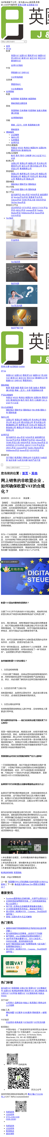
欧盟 (8, 388)
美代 (22, 155)
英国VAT (15, 55)
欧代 (13, 155)
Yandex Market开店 (36, 448)
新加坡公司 (16, 176)
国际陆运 (32, 184)
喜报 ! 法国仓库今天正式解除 (19, 917)
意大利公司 (42, 163)
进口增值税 (40, 991)
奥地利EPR (26, 150)
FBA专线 (15, 189)
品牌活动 (19, 1003)
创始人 (26, 1003)
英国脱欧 (18, 872)
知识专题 (15, 283)
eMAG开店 (20, 210)
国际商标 (5, 385)
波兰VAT (33, 58)
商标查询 (15, 129)
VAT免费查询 (17, 89)
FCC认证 (14, 403)
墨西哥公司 (21, 179)
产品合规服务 (7, 395)
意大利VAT (16, 58)
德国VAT (42, 55)
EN (36, 5)
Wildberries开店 (27, 213)
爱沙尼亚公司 (36, 166)
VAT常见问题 (39, 1022)
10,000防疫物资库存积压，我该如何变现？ (25, 909)
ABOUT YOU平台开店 (35, 445)
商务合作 (27, 458)
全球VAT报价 (17, 65)
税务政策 (19, 1022)
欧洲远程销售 (7, 872)
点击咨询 (10, 1114)
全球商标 (10, 91)
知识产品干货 (34, 460)
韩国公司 (43, 174)
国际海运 (15, 184)
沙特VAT (25, 72)
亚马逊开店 (16, 195)
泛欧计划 (24, 988)
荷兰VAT (42, 58)
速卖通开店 (40, 437)
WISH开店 (34, 195)
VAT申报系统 (17, 77)
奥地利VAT (16, 61)
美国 (22, 388)
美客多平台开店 (35, 197)
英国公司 (24, 163)
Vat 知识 (9, 218)
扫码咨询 (10, 1112)
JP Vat (8, 49)
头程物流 (15, 140)
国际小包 (24, 189)
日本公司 (34, 174)
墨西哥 (43, 388)
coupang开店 (31, 210)
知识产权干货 (17, 328)
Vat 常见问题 (16, 306)
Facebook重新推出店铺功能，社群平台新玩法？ (27, 898)
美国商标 (15, 110)
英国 (13, 388)
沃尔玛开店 (16, 208)
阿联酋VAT (16, 72)
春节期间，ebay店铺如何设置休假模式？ (24, 936)
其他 (34, 473)
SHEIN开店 (41, 200)
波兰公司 (26, 166)
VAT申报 (13, 993)
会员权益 (31, 5)
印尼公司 (34, 176)
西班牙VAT (32, 55)
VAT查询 (18, 1012)
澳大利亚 (15, 113)
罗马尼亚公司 (40, 422)
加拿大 (36, 388)
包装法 (14, 148)
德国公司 (32, 163)
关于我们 (10, 458)
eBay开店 (26, 195)
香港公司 (30, 179)
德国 (17, 388)
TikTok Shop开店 (18, 202)
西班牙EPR (16, 150)
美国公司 (15, 174)
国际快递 (32, 189)
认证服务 (15, 135)
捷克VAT (25, 58)
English (22, 366)
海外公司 (15, 137)
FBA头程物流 (7, 407)
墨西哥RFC (16, 84)
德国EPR (34, 148)
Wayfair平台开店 (21, 197)
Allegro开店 (16, 200)
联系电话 (10, 1131)
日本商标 (24, 110)
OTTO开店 (26, 208)
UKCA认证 (37, 155)
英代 (18, 155)
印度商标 (32, 110)
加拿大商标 (42, 110)
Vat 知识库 (15, 262)
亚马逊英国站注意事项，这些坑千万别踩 (24, 933)
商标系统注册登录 (19, 103)
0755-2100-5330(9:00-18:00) (12, 1118)
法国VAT (23, 55)
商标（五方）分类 (19, 125)
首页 (8, 46)
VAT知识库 (28, 1022)
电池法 (27, 148)
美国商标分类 (34, 125)
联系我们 (19, 458)
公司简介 (10, 1003)
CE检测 (28, 155)
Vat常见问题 (22, 460)
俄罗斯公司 (25, 174)
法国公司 (15, 163)
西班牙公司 (16, 166)
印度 (31, 388)
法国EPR (42, 148)
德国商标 (32, 99)
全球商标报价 (17, 118)
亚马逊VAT (6, 988)
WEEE (20, 148)
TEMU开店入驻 (28, 200)
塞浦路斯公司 (26, 169)
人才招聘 (10, 1005)
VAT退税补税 (32, 993)
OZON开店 (16, 215)
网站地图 (10, 1012)
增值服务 (10, 132)
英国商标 (24, 99)
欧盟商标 (15, 99)
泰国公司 (26, 176)
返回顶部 (10, 1134)
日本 (26, 388)
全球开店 (15, 142)
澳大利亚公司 (40, 427)
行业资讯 (15, 240)
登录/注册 (22, 5)
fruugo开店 (39, 213)
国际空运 (24, 184)
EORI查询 (27, 1012)
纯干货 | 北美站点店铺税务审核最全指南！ (25, 906)
